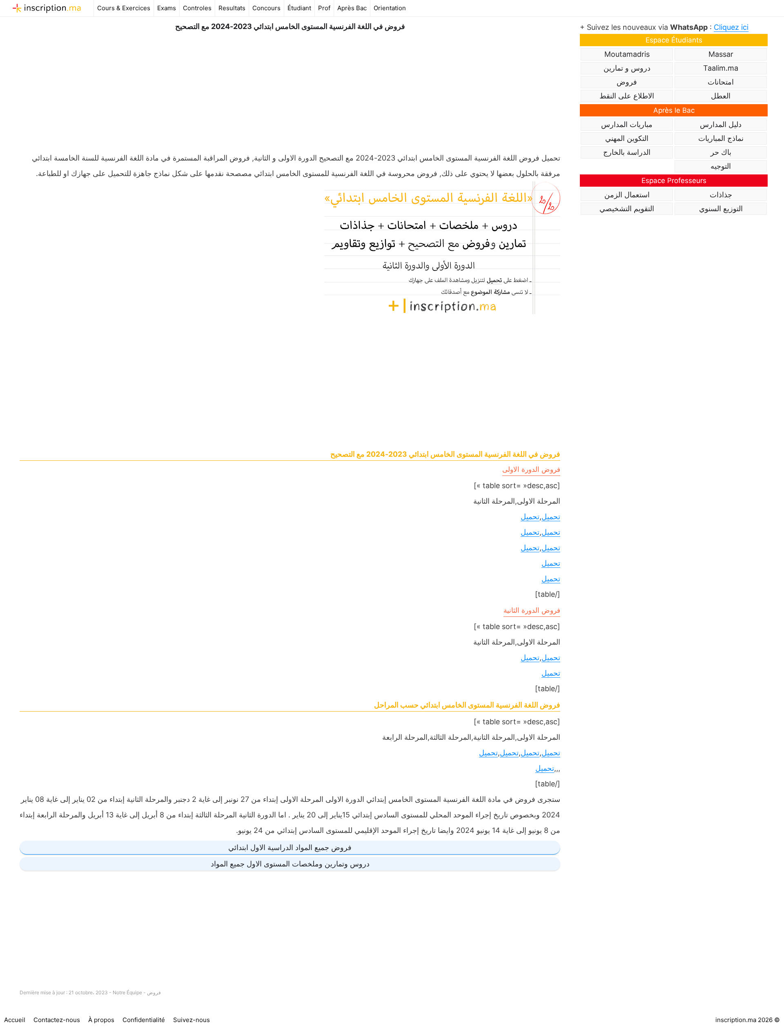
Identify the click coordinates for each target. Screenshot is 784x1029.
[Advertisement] (290, 90)
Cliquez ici (731, 27)
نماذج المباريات (721, 138)
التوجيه (720, 166)
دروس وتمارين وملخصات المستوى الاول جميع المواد (290, 863)
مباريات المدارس (627, 124)
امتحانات (721, 82)
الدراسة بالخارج (626, 152)
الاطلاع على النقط (626, 96)
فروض (154, 992)
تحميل (550, 516)
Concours (266, 8)
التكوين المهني (626, 138)
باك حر (720, 152)
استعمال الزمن (627, 194)
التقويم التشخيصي (626, 208)
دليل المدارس (721, 124)
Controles (197, 8)
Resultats (231, 8)
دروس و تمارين (627, 68)
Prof (324, 8)
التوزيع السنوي (721, 208)
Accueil (14, 1020)
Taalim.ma (720, 68)
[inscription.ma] (46, 8)
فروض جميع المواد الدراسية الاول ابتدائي (290, 847)
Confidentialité (143, 1020)
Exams (166, 8)
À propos (101, 1020)
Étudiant (299, 8)
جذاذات (721, 194)
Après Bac (352, 8)
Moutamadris (627, 54)
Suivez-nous (191, 1020)
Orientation (390, 8)
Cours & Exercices (123, 8)
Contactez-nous (56, 1020)
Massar (720, 54)
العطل (721, 96)
